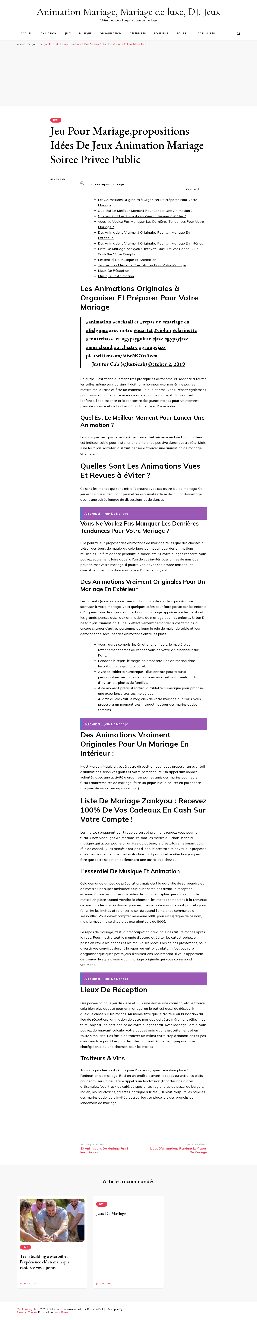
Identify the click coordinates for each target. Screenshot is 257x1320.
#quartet (143, 330)
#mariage (172, 321)
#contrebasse (100, 338)
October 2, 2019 (166, 363)
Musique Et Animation (116, 276)
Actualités (206, 33)
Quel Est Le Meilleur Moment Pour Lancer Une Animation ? (145, 210)
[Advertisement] (128, 76)
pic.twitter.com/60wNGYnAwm (121, 355)
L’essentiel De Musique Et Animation (127, 259)
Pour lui (183, 33)
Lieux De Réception (113, 270)
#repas (147, 321)
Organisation (110, 33)
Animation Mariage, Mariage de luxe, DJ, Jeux (128, 11)
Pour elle (161, 33)
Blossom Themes (27, 1312)
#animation (98, 321)
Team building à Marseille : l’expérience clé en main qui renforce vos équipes (44, 1261)
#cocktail (123, 321)
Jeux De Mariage (111, 1213)
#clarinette (185, 330)
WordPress (61, 1312)
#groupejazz (152, 347)
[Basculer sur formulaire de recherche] (238, 33)
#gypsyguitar (136, 338)
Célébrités (138, 33)
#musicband (99, 347)
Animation (48, 33)
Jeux (68, 33)
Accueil (26, 33)
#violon (162, 330)
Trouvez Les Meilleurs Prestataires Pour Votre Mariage (142, 265)
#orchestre (126, 347)
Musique (85, 33)
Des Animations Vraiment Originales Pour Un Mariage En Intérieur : (152, 243)
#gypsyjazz (176, 338)
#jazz (157, 338)
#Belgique (97, 330)
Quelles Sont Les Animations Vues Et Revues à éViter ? (142, 216)
